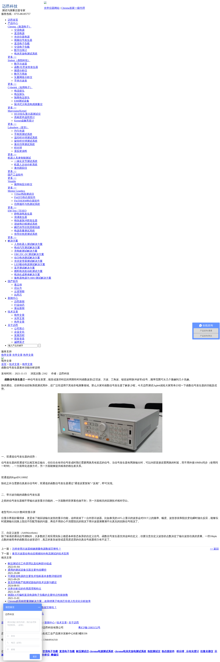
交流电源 (19, 30)
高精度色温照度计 (24, 117)
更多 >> (12, 57)
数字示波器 (20, 63)
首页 (3, 364)
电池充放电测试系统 (25, 53)
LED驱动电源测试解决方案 (29, 264)
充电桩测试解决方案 (25, 250)
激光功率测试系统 (24, 144)
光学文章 (19, 318)
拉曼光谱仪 (206, 651)
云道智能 (19, 291)
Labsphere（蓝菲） (18, 127)
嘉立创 (18, 284)
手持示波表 (20, 80)
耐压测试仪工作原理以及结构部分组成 (30, 563)
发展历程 (19, 335)
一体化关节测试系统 (25, 161)
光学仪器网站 (51, 8)
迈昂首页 (13, 19)
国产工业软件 (15, 174)
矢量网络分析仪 (23, 77)
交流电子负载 (22, 46)
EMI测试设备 (21, 101)
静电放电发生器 (23, 213)
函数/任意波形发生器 (26, 67)
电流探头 (19, 90)
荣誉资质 (19, 338)
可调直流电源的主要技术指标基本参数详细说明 (35, 576)
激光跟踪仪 (20, 168)
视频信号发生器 (23, 40)
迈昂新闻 (19, 301)
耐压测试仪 (82, 651)
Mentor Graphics (16, 191)
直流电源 (19, 33)
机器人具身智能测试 (19, 157)
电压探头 (19, 94)
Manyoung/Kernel (17, 110)
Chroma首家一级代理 (73, 8)
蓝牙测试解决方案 (24, 267)
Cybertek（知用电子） (20, 87)
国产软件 (13, 281)
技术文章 (13, 311)
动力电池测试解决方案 (27, 257)
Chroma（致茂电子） (19, 26)
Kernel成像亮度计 (24, 120)
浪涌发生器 (20, 217)
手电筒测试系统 (23, 134)
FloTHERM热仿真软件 (27, 200)
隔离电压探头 (22, 97)
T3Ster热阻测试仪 (24, 194)
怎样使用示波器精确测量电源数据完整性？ (36, 548)
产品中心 (13, 23)
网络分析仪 (43, 654)
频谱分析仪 (20, 70)
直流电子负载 (22, 43)
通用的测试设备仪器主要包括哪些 (27, 569)
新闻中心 (13, 298)
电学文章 (19, 315)
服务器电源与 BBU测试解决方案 (32, 278)
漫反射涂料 (20, 151)
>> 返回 (214, 548)
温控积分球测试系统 (25, 137)
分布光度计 (192, 651)
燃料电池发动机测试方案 (28, 271)
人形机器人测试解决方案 (28, 244)
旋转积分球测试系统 (25, 141)
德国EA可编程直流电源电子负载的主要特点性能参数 (38, 595)
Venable (12, 181)
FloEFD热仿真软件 (24, 197)
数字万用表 (20, 74)
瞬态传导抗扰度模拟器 (27, 227)
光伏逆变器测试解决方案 (28, 261)
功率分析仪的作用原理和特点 (24, 588)
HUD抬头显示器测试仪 (27, 114)
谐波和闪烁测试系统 (25, 223)
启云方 (18, 288)
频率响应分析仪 (23, 184)
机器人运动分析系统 (25, 164)
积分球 (18, 147)
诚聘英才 (19, 342)
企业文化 (19, 332)
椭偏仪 (54, 654)
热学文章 (19, 321)
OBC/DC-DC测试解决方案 (29, 254)
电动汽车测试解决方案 (27, 247)
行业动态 (19, 305)
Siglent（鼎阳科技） (19, 60)
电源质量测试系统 (24, 230)
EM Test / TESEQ (17, 210)
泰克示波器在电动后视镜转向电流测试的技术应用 (40, 553)
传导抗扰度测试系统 (25, 234)
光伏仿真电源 (22, 36)
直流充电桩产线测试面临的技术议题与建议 (32, 582)
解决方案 (13, 240)
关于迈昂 (13, 325)
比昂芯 (18, 294)
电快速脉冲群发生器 (25, 220)
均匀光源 (19, 130)
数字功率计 (20, 50)
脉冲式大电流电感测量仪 (28, 104)
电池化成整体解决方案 (27, 274)
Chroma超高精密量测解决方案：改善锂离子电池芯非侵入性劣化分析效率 (49, 601)
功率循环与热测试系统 (27, 204)
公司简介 (19, 328)
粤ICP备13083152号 (89, 627)
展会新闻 (19, 308)
